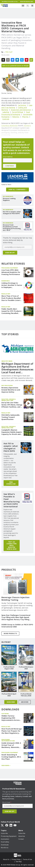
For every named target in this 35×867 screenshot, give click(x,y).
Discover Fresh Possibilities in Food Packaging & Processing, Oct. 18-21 (12, 227)
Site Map (19, 862)
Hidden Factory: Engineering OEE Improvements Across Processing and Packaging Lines (10, 718)
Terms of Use (27, 859)
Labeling (5, 112)
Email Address (8, 156)
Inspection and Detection (21, 110)
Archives (24, 702)
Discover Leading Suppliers (9, 199)
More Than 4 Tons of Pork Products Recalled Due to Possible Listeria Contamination (11, 298)
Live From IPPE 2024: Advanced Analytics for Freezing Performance (10, 272)
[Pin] (26, 60)
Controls (5, 119)
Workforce (5, 281)
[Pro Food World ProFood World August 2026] (9, 655)
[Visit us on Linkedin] (11, 825)
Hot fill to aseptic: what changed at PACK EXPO (12, 212)
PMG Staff (8, 52)
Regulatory (5, 294)
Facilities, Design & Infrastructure (8, 399)
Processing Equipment (9, 268)
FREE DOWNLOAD (11, 483)
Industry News (6, 361)
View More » (5, 765)
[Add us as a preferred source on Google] (31, 60)
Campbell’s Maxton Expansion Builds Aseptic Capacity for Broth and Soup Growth (11, 432)
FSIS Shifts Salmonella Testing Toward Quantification (10, 417)
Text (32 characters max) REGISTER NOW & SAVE (12, 545)
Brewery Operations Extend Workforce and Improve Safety (10, 390)
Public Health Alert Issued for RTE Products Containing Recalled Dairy (11, 311)
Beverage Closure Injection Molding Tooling (15, 598)
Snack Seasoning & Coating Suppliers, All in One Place (11, 757)
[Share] (12, 60)
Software (5, 713)
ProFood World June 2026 (26, 668)
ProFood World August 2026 (9, 668)
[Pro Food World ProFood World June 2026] (26, 655)
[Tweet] (22, 60)
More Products (10, 633)
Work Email (6, 802)
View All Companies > (17, 190)
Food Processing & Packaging (15, 113)
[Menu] (32, 5)
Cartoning (22, 105)
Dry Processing (7, 385)
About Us (6, 859)
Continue (9, 166)
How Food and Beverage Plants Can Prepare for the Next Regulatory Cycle (11, 731)
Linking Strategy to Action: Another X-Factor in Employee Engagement (11, 285)
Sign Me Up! (10, 253)
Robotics (15, 117)
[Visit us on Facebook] (6, 825)
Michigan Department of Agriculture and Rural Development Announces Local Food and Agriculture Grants (17, 368)
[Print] (3, 60)
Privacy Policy (16, 859)
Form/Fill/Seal (17, 112)
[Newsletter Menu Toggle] (23, 5)
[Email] (8, 60)
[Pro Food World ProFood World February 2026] (26, 682)
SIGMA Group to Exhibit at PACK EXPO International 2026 (17, 626)
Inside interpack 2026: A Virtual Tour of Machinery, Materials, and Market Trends (11, 745)
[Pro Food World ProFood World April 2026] (9, 682)
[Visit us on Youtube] (15, 825)
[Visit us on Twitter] (2, 825)
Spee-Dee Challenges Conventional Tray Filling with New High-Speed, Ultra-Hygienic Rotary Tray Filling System (15, 617)
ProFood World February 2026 (26, 695)
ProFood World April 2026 (9, 695)
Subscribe (11, 702)
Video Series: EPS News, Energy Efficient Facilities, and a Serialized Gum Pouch (11, 405)
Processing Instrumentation (8, 740)
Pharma (25, 117)
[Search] (27, 5)
